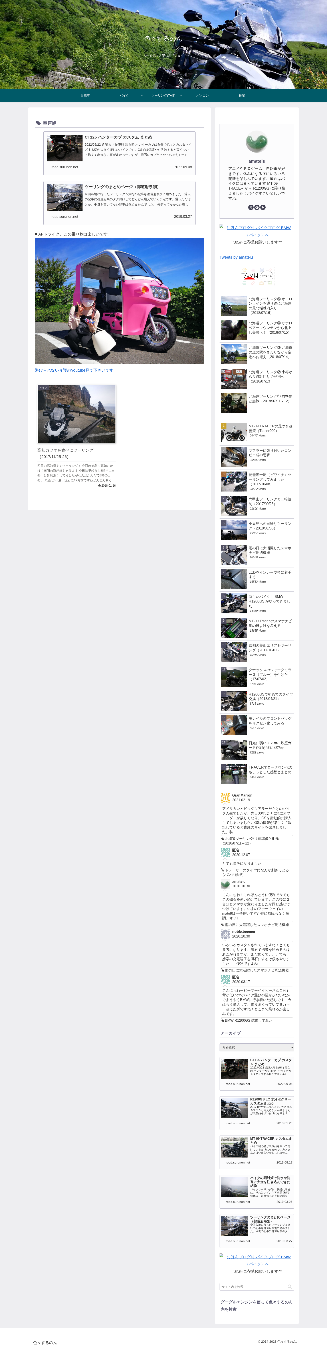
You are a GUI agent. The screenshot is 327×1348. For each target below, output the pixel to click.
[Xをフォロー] (251, 207)
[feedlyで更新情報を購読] (257, 207)
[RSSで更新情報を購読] (263, 207)
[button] (290, 1286)
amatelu (256, 161)
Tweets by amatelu (236, 257)
